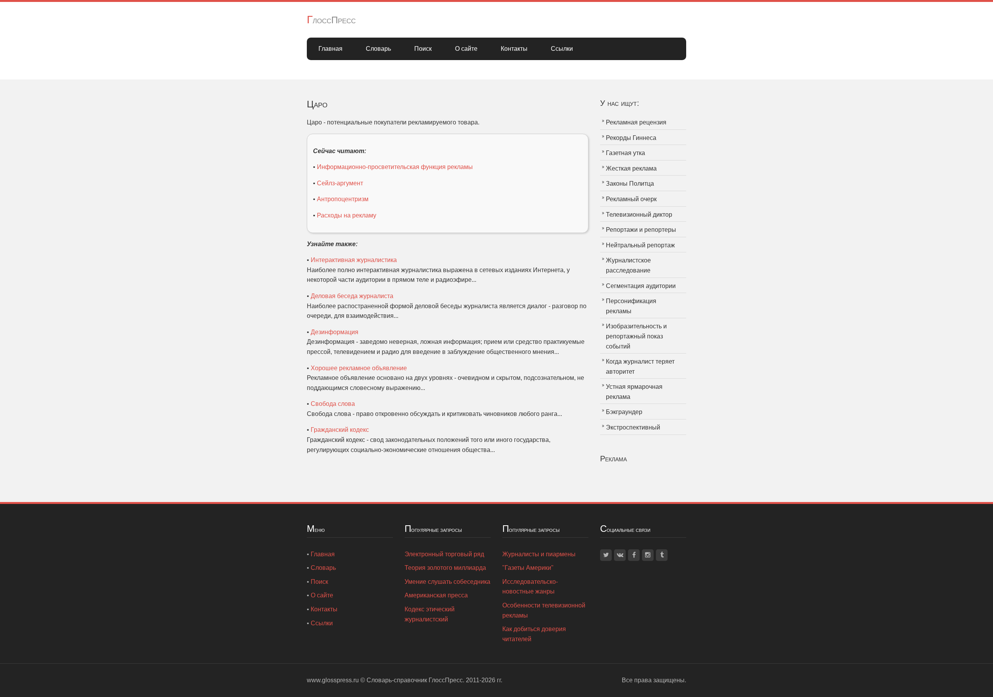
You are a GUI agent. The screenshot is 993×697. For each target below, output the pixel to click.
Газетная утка (625, 153)
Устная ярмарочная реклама (634, 391)
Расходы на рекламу (346, 215)
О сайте (466, 48)
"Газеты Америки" (528, 567)
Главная (330, 48)
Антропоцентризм (342, 199)
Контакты (514, 48)
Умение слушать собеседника (447, 581)
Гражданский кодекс (340, 429)
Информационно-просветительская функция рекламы (395, 167)
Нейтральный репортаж (640, 245)
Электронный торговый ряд (444, 554)
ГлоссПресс (331, 20)
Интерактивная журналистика (354, 260)
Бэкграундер (624, 412)
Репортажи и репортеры (641, 229)
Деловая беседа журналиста (352, 296)
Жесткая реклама (631, 168)
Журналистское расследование (628, 265)
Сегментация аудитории (641, 286)
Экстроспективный (633, 427)
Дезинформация (334, 332)
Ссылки (562, 48)
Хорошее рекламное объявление (359, 368)
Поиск (423, 48)
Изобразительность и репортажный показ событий (636, 336)
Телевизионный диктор (639, 214)
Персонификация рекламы (631, 306)
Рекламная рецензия (636, 122)
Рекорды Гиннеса (631, 138)
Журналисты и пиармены (539, 554)
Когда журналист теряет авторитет (640, 366)
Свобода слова (333, 403)
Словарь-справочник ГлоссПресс (415, 680)
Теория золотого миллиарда (445, 567)
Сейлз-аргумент (340, 183)
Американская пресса (436, 595)
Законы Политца (630, 183)
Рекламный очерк (631, 199)
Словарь (378, 48)
